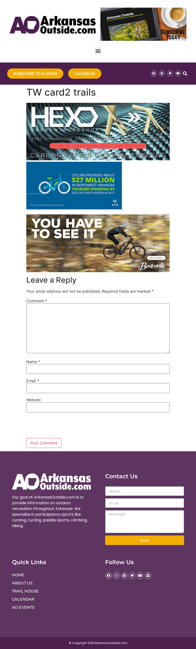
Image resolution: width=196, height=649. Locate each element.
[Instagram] (116, 575)
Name (33, 361)
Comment (36, 301)
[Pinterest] (162, 73)
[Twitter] (170, 73)
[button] (98, 51)
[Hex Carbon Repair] (98, 158)
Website (33, 400)
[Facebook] (154, 73)
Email (32, 381)
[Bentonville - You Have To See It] (98, 270)
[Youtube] (178, 73)
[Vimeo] (148, 575)
